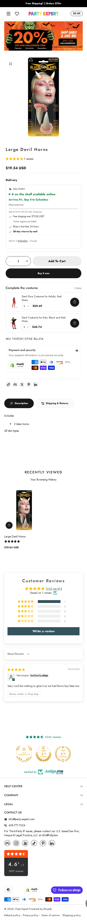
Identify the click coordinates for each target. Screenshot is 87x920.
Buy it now (44, 273)
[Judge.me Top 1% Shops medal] (43, 754)
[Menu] (8, 13)
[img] (16, 670)
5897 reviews (16, 871)
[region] (43, 4)
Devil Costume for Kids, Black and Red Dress (44, 319)
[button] (76, 13)
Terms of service (50, 915)
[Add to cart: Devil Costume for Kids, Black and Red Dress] (74, 323)
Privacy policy (30, 915)
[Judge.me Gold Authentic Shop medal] (24, 754)
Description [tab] (21, 403)
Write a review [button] (44, 631)
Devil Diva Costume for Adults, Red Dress (42, 298)
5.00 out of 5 (54, 589)
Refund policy (12, 915)
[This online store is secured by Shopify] (17, 365)
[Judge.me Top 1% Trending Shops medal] (63, 754)
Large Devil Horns (14, 536)
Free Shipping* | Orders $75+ (43, 3)
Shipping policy (72, 915)
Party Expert (21, 909)
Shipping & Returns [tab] (57, 403)
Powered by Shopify (40, 909)
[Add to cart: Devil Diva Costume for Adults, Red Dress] (74, 302)
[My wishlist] (17, 13)
